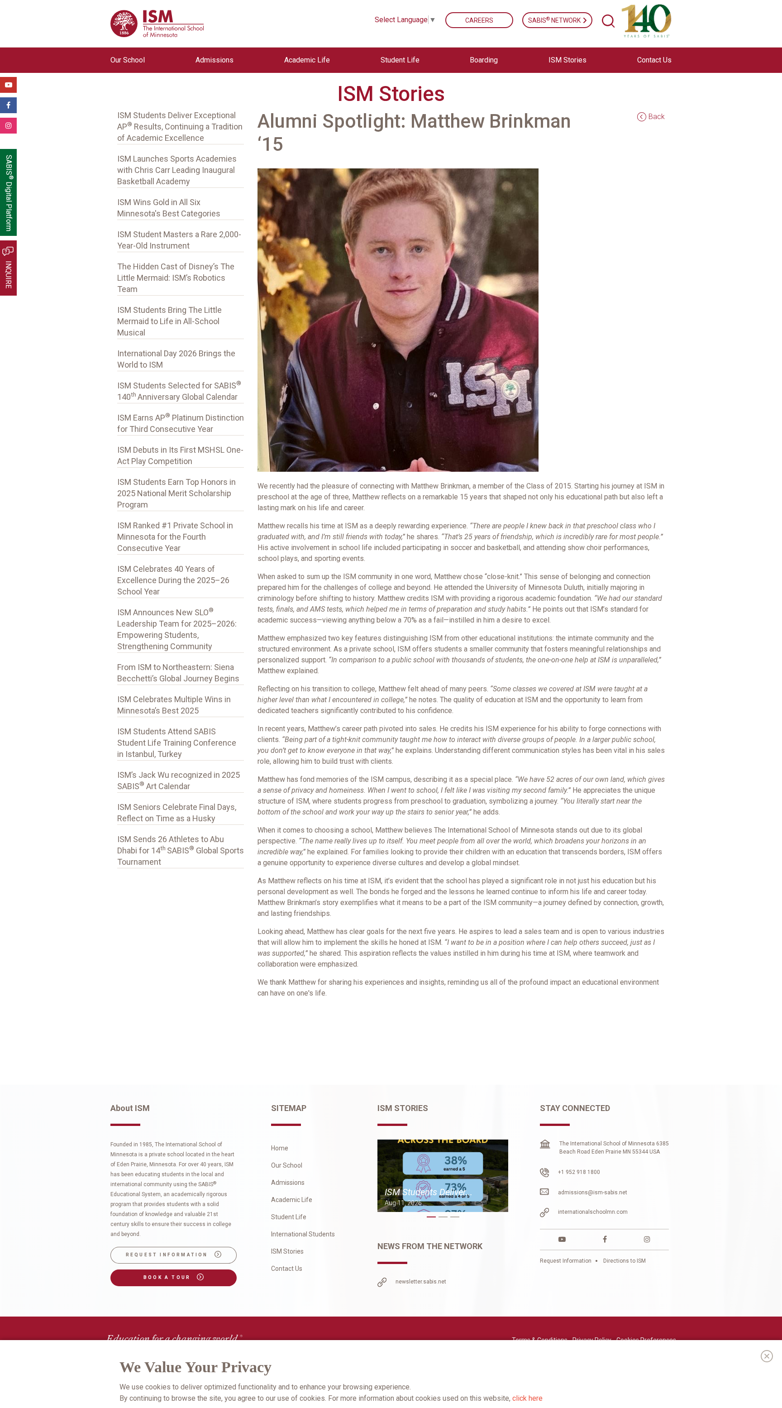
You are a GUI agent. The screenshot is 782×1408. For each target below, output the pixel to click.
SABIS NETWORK (555, 20)
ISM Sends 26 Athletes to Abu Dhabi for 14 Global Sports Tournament (180, 850)
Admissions (288, 1182)
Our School (286, 1165)
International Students (303, 1234)
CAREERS (479, 20)
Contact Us (654, 60)
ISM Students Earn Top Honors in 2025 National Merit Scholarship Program (176, 493)
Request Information (566, 1261)
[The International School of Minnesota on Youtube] (562, 1239)
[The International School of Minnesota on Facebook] (605, 1239)
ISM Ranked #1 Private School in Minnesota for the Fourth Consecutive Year (175, 537)
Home (279, 1148)
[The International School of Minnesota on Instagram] (647, 1239)
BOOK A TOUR (168, 1277)
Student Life (288, 1217)
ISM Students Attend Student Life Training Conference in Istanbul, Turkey (176, 743)
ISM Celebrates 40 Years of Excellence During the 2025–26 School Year (173, 580)
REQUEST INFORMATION (168, 1254)
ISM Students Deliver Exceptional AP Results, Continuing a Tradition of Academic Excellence (180, 126)
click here (527, 1398)
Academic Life (291, 1199)
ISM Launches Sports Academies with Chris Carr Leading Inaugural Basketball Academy (177, 170)
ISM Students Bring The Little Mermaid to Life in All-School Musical (169, 321)
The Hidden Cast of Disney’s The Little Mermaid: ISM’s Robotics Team (175, 278)
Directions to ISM (624, 1261)
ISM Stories (567, 60)
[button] (431, 1217)
